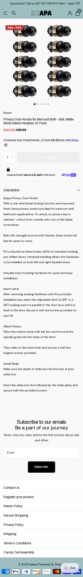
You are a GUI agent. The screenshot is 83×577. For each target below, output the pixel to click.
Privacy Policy (13, 525)
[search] (14, 13)
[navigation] (34, 104)
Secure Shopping (15, 515)
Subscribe (41, 466)
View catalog (5, 13)
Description (11, 190)
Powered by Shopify (51, 564)
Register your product (18, 497)
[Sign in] (70, 13)
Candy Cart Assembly (18, 552)
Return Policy (13, 506)
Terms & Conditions (17, 543)
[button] (13, 153)
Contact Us (11, 487)
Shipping (9, 534)
